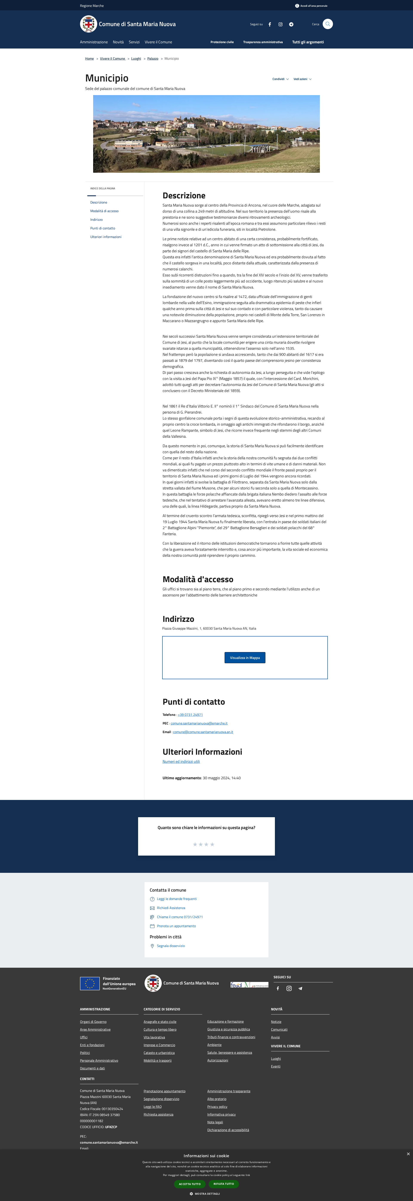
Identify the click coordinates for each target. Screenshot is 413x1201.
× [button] (408, 1154)
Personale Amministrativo (99, 1060)
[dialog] (206, 1175)
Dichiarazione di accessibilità (228, 1129)
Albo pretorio (216, 1098)
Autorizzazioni (217, 1060)
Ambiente (214, 1044)
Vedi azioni (301, 79)
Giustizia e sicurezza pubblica (228, 1029)
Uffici (84, 1037)
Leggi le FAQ (153, 1106)
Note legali (215, 1122)
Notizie (276, 1021)
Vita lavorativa (154, 1037)
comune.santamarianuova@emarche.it (199, 723)
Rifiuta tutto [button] (224, 1184)
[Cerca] (328, 24)
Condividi (279, 79)
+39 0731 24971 (190, 714)
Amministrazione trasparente (228, 1091)
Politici (85, 1052)
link (248, 1175)
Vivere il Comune (113, 58)
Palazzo (152, 58)
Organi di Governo (93, 1021)
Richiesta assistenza (158, 1114)
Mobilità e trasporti (158, 1060)
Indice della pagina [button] (102, 188)
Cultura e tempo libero (160, 1029)
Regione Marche (92, 5)
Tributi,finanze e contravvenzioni (231, 1037)
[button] (206, 1194)
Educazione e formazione (225, 1021)
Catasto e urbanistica (159, 1052)
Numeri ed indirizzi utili (181, 761)
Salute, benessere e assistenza (229, 1052)
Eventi (275, 1066)
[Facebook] (268, 24)
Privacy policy (217, 1106)
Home (89, 58)
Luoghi (136, 58)
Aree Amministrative (95, 1029)
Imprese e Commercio (159, 1044)
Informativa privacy (221, 1114)
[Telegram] (289, 24)
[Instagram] (278, 24)
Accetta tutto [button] (190, 1184)
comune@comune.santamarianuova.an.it (203, 731)
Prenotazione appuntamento (164, 1091)
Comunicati (279, 1029)
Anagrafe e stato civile (160, 1021)
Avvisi (275, 1037)
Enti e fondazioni (92, 1044)
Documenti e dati (92, 1068)
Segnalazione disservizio (161, 1098)
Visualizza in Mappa (245, 657)
